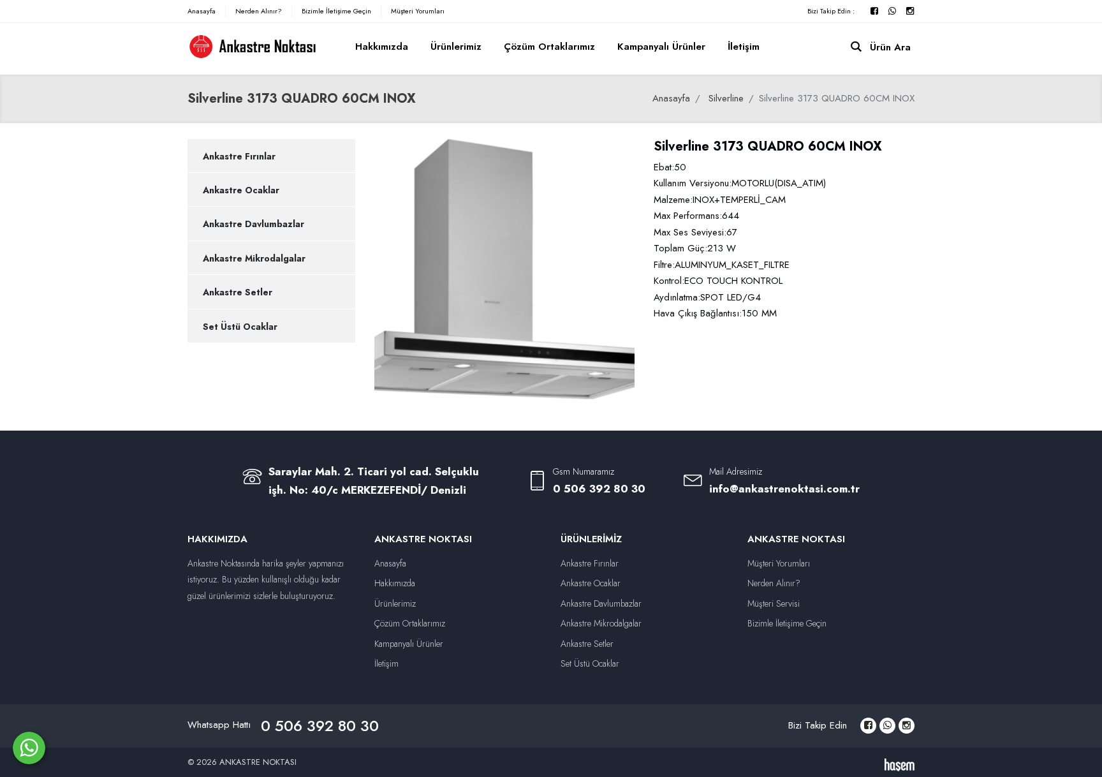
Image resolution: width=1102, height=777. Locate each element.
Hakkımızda (381, 47)
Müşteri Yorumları (417, 11)
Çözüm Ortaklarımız (549, 47)
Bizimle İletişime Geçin (336, 11)
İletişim (744, 47)
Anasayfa (201, 11)
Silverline (726, 98)
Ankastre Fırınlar (239, 156)
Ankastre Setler (237, 292)
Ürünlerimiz (455, 47)
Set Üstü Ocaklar (240, 326)
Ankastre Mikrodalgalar (254, 258)
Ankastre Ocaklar (241, 190)
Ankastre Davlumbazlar (253, 224)
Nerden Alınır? (258, 11)
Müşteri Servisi (773, 603)
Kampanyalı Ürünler (661, 47)
